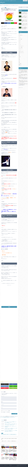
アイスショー (9, 434)
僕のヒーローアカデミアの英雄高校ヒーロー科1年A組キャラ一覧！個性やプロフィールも (23, 20)
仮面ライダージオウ (21, 51)
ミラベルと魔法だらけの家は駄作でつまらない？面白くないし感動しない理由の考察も (23, 17)
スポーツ (20, 40)
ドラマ (19, 43)
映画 (19, 55)
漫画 (19, 59)
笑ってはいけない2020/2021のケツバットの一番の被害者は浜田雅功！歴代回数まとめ (11, 431)
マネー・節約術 (20, 47)
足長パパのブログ (2, 2)
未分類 (19, 56)
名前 (2, 401)
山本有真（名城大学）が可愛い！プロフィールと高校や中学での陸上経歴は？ (23, 71)
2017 (2, 434)
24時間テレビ (5, 434)
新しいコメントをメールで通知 (6, 410)
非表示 (4, 48)
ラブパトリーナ (20, 48)
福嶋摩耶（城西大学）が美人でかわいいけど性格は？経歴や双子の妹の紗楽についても (23, 78)
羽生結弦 (12, 434)
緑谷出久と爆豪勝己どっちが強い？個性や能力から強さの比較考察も (24, 28)
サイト (2, 407)
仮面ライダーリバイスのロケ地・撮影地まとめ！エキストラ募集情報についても (11, 422)
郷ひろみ (15, 434)
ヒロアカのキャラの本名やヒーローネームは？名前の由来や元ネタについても (23, 24)
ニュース (20, 44)
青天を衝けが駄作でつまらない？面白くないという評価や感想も (11, 426)
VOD (19, 33)
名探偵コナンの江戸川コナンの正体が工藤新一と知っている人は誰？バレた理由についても (11, 424)
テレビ (2, 433)
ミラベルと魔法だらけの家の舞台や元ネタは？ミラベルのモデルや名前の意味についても (23, 13)
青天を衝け (20, 63)
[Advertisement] (9, 290)
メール (2, 404)
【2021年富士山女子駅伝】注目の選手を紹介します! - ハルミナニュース (23, 72)
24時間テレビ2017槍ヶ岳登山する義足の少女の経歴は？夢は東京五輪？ (9, 439)
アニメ (19, 36)
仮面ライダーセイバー (21, 52)
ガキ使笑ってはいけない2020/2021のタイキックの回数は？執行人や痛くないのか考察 (11, 428)
